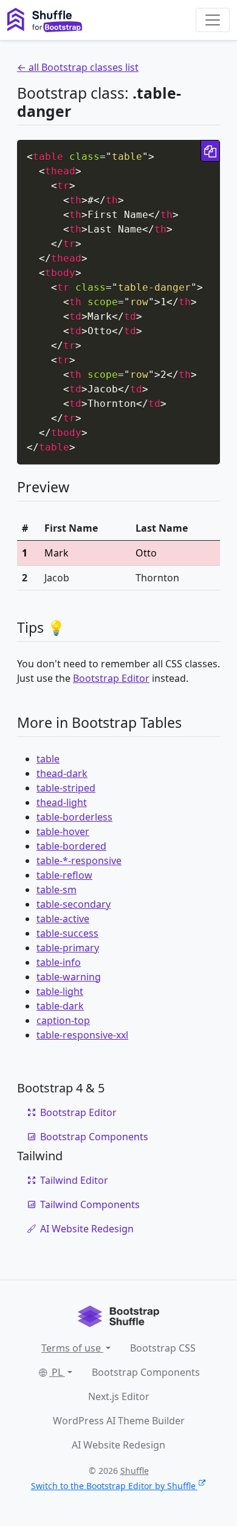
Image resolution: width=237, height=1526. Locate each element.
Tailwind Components (90, 1204)
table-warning (68, 976)
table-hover (62, 831)
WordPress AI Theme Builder (119, 1420)
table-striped (65, 787)
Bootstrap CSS (163, 1348)
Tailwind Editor (74, 1180)
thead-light (61, 802)
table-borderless (74, 817)
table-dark (60, 1005)
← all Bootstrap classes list (78, 67)
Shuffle (134, 1470)
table (48, 758)
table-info (58, 962)
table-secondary (73, 904)
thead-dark (62, 773)
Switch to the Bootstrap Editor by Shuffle (113, 1485)
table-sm (56, 889)
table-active (62, 918)
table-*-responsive (79, 860)
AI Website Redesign (87, 1228)
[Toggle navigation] (213, 20)
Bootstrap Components (94, 1136)
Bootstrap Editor (111, 678)
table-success (67, 933)
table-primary (67, 947)
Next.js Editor (118, 1396)
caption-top (63, 1020)
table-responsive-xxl (82, 1035)
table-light (59, 991)
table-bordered (71, 846)
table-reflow (64, 875)
